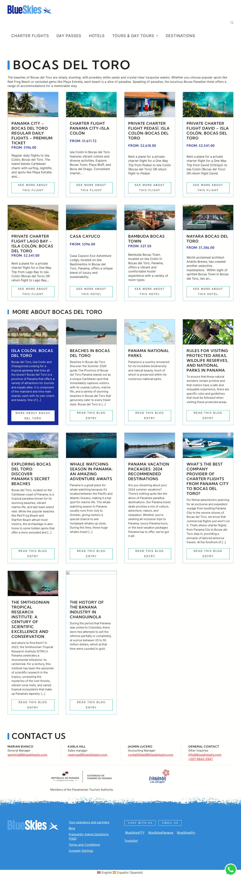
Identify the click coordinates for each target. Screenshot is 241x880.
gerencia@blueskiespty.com (27, 755)
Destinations (180, 35)
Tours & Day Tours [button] (133, 35)
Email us (170, 822)
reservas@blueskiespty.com (87, 755)
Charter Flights (30, 35)
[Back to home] (30, 9)
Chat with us (140, 822)
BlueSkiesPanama (160, 832)
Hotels (97, 35)
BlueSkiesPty (186, 832)
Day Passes (68, 35)
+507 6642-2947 (200, 759)
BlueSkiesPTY (135, 832)
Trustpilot (131, 841)
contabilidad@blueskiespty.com (150, 755)
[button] (231, 22)
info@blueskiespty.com (204, 755)
